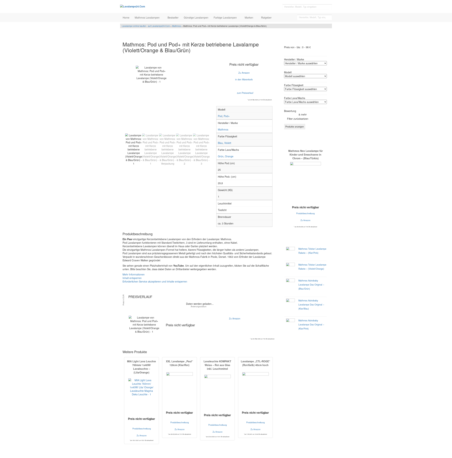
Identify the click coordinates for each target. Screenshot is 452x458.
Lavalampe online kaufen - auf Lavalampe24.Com (146, 25)
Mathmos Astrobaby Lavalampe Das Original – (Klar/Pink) (311, 324)
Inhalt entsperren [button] (132, 278)
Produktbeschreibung (141, 428)
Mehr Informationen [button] (134, 274)
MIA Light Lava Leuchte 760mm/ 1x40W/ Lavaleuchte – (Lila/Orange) (141, 366)
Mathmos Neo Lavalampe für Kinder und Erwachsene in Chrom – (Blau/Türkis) (305, 154)
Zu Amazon (244, 72)
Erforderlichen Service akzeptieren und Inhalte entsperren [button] (155, 281)
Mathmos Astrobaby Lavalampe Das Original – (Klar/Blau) (311, 304)
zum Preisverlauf (244, 92)
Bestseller (173, 17)
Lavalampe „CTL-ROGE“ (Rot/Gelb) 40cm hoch (255, 363)
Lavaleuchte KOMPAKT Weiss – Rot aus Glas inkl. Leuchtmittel (217, 364)
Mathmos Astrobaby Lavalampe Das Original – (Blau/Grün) (311, 284)
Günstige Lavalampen (196, 17)
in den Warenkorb (244, 79)
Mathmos (176, 25)
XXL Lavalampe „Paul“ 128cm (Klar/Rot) (179, 363)
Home (126, 17)
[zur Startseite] (164, 6)
